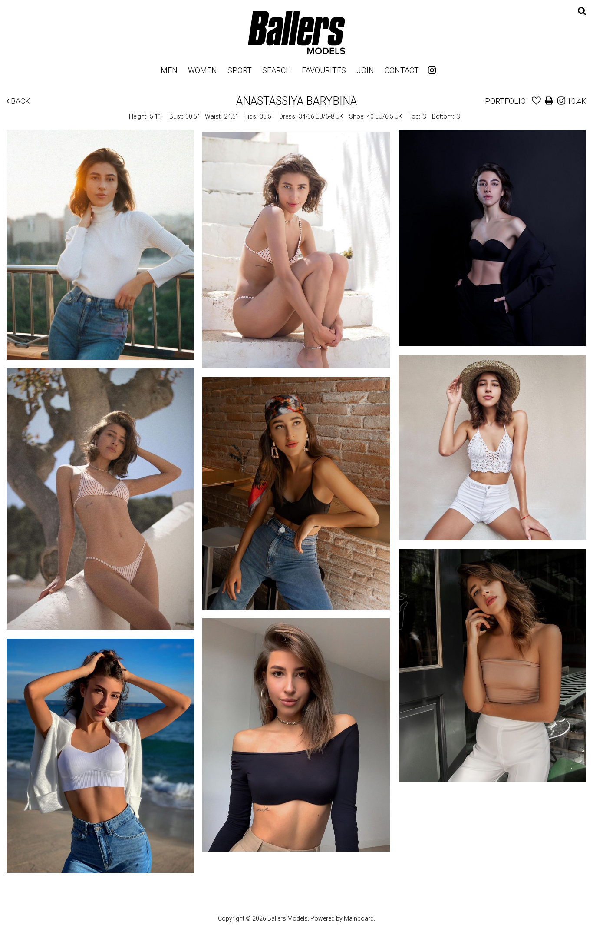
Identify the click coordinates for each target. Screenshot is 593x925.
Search (276, 70)
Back (19, 101)
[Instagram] (432, 70)
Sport (239, 70)
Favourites (324, 70)
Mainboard (359, 918)
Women (202, 70)
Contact (402, 70)
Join (365, 70)
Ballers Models (296, 32)
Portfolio (505, 101)
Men (169, 70)
